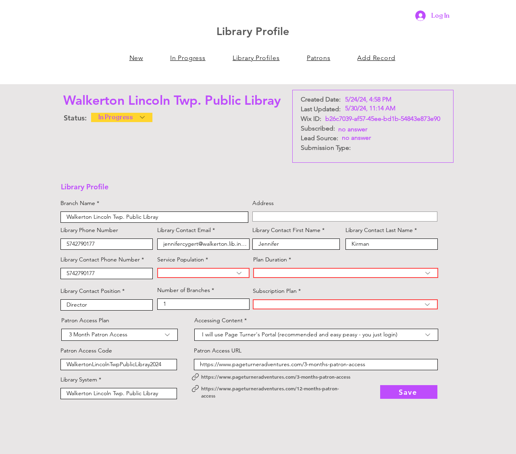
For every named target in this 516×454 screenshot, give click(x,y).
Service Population (180, 259)
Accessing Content (218, 320)
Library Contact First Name (286, 230)
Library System (78, 379)
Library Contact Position (90, 291)
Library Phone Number (89, 230)
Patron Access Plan (85, 320)
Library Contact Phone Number (100, 259)
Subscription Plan (275, 291)
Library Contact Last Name (379, 230)
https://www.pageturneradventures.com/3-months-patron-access (275, 376)
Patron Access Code (86, 350)
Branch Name (77, 203)
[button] (318, 58)
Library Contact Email (184, 230)
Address (263, 203)
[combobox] (344, 216)
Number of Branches (183, 290)
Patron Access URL (217, 350)
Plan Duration (270, 259)
